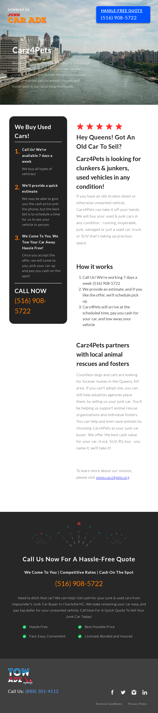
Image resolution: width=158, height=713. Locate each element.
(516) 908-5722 (119, 17)
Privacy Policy (137, 703)
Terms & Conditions (109, 703)
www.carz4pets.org (113, 477)
